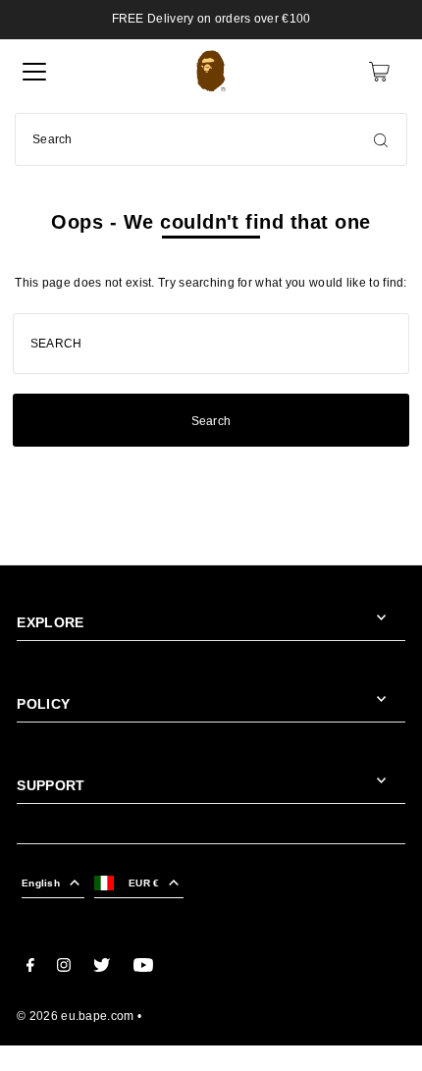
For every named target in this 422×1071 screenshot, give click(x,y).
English (41, 883)
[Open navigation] (34, 71)
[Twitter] (101, 968)
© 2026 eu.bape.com (75, 1016)
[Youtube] (143, 968)
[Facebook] (30, 968)
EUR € (144, 883)
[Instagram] (64, 968)
